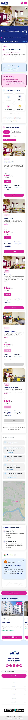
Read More (19, 573)
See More (9, 537)
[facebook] (7, 665)
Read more (6, 168)
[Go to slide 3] (13, 24)
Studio (13, 136)
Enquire (14, 195)
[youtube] (20, 665)
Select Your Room (14, 593)
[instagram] (10, 665)
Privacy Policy (18, 719)
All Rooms (6, 136)
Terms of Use (9, 719)
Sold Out (14, 364)
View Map (24, 41)
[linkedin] (17, 665)
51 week (8, 181)
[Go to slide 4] (14, 24)
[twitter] (14, 665)
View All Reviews (14, 584)
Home (2, 28)
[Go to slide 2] (12, 24)
